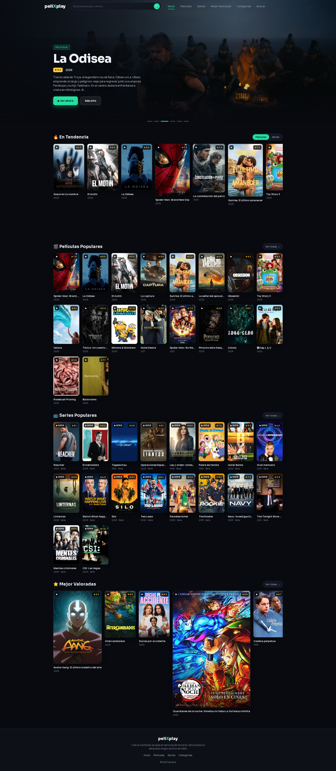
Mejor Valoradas (221, 6)
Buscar (261, 6)
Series (201, 6)
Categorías (244, 6)
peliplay (54, 6)
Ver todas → (272, 246)
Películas (186, 6)
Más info (90, 101)
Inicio (171, 6)
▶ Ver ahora (65, 101)
